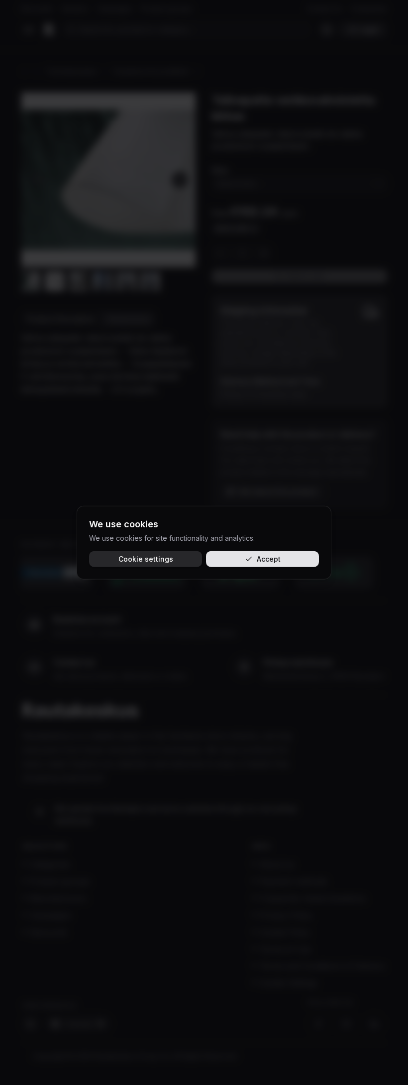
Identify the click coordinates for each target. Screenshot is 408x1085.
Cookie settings (145, 559)
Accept (269, 559)
